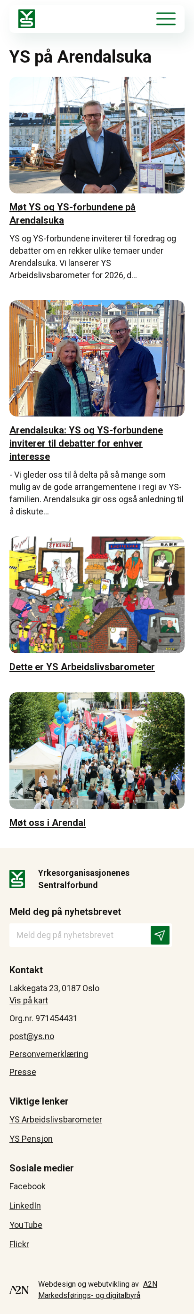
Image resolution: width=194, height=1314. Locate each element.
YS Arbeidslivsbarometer (55, 1119)
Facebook (27, 1186)
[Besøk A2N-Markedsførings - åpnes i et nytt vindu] (19, 1290)
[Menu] (166, 18)
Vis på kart (28, 1000)
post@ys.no (31, 1036)
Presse (22, 1072)
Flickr (19, 1244)
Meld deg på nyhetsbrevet (65, 911)
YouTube (25, 1225)
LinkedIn (25, 1205)
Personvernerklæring (48, 1054)
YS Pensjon (31, 1139)
